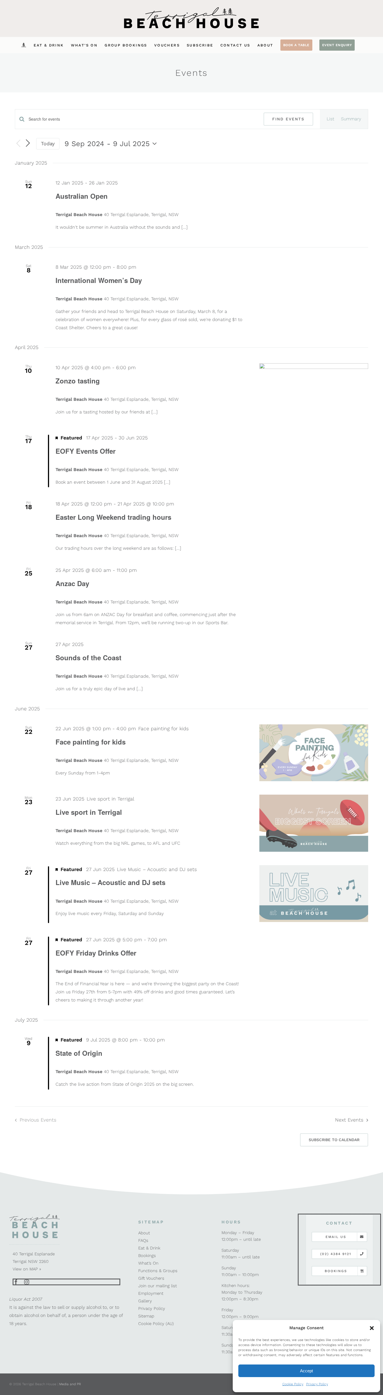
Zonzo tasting (78, 380)
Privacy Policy (317, 1384)
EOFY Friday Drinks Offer (96, 953)
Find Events (288, 119)
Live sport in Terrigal (89, 812)
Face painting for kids (91, 741)
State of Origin (79, 1053)
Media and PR (70, 1384)
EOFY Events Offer (86, 451)
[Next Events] (27, 143)
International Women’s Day (99, 280)
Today (48, 143)
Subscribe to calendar (334, 1139)
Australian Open (82, 196)
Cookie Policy (292, 1384)
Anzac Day (72, 583)
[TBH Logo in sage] (34, 1215)
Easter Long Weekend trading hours (113, 517)
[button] (372, 1328)
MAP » (35, 1269)
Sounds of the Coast (88, 657)
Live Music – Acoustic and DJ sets (110, 882)
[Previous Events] (18, 143)
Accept (306, 1370)
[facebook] (16, 1281)
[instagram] (26, 1281)
